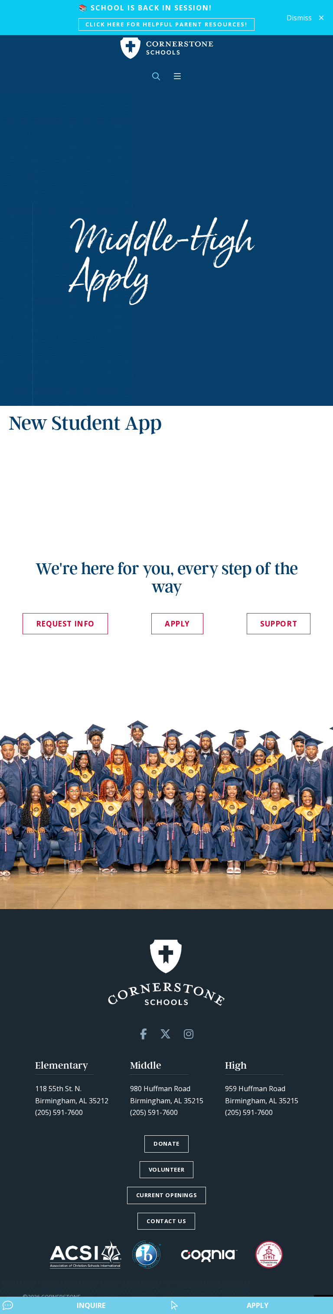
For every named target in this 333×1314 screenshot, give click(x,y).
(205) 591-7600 (59, 1112)
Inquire (91, 1305)
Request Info (65, 624)
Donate (166, 1143)
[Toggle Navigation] (177, 76)
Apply (257, 1305)
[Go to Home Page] (166, 48)
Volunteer (166, 1169)
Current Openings (166, 1195)
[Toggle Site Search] (156, 76)
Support (278, 624)
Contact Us (166, 1221)
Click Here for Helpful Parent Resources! (166, 24)
